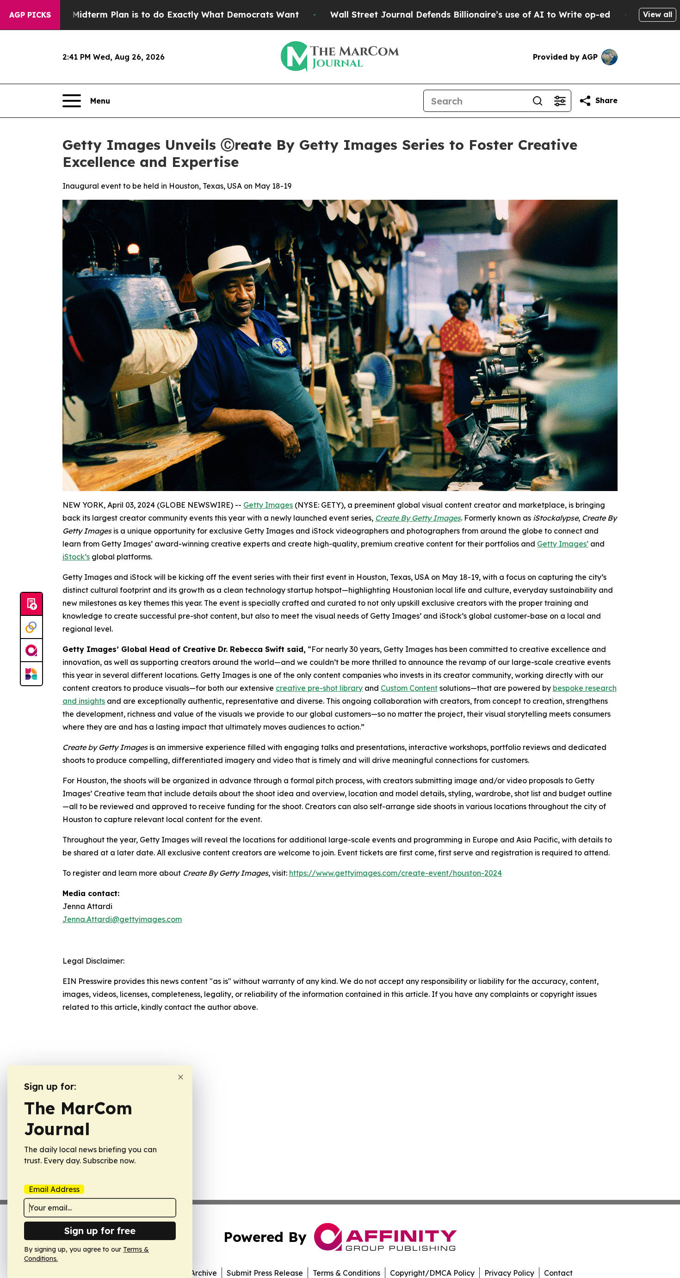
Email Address (54, 1189)
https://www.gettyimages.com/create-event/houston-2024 (395, 873)
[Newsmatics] (31, 673)
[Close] (180, 1077)
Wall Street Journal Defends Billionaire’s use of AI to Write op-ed (470, 14)
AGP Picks (30, 14)
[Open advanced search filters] (560, 100)
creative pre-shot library (319, 688)
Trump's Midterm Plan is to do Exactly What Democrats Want (167, 14)
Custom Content (409, 688)
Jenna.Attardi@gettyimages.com (122, 919)
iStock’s (76, 556)
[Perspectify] (31, 627)
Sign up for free (100, 1230)
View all (657, 14)
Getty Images (268, 505)
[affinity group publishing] (31, 650)
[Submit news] (31, 604)
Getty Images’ (562, 543)
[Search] (537, 100)
